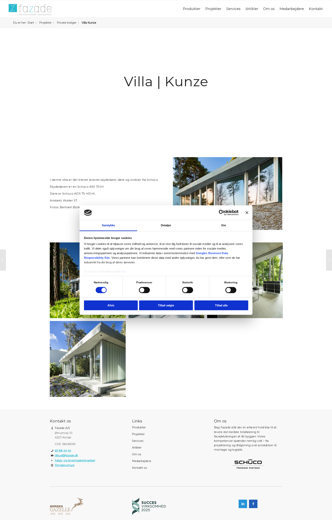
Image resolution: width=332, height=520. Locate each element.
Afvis (110, 305)
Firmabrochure (65, 465)
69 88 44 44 (63, 450)
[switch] (144, 290)
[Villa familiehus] (329, 260)
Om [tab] (223, 225)
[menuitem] (191, 8)
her (123, 271)
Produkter (139, 427)
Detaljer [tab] (166, 225)
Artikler (137, 447)
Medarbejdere (141, 461)
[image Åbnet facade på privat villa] (89, 360)
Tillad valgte (166, 305)
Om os (136, 454)
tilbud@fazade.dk (66, 455)
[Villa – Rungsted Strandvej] (3, 260)
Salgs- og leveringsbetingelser (75, 460)
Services (138, 441)
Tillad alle (221, 305)
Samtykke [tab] (108, 225)
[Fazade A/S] (30, 10)
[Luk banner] (247, 212)
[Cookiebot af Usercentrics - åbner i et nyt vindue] (221, 213)
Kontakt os (139, 467)
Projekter (138, 434)
